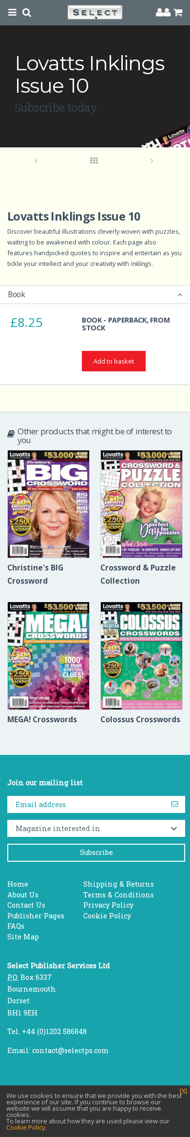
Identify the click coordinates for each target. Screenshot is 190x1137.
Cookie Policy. (26, 1127)
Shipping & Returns (118, 884)
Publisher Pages (35, 915)
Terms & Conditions (118, 894)
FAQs (15, 926)
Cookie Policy (107, 915)
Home (17, 884)
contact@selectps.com (70, 1050)
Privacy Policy (108, 905)
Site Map (23, 936)
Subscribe (96, 852)
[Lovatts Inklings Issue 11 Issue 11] (36, 161)
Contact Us (26, 905)
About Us (22, 894)
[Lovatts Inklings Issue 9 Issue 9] (152, 161)
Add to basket (114, 361)
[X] (183, 1091)
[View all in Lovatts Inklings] (94, 161)
